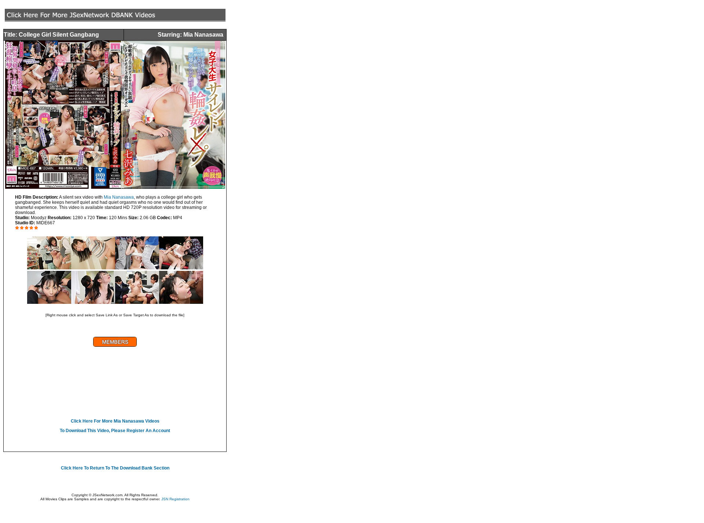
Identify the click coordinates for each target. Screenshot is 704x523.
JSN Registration (175, 499)
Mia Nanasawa (119, 197)
